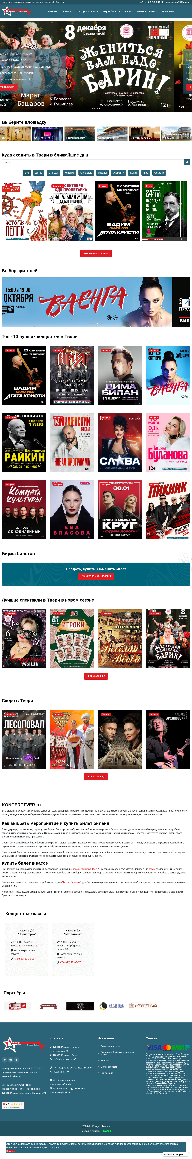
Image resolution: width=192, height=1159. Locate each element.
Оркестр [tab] (159, 172)
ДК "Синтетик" (10, 137)
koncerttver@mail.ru (60, 1092)
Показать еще (96, 676)
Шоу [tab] (145, 172)
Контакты (105, 1060)
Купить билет (24, 87)
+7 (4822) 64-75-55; (83, 1067)
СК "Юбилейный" (76, 138)
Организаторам (109, 1067)
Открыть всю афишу (96, 253)
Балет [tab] (133, 172)
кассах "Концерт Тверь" (86, 869)
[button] (188, 65)
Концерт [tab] (69, 172)
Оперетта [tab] (118, 172)
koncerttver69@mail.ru (178, 2)
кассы (152, 869)
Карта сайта (107, 1073)
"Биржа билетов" (71, 882)
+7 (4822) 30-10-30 (153, 2)
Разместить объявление (97, 576)
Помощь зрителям (110, 1046)
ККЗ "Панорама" (43, 138)
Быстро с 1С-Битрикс (173, 1154)
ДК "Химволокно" (108, 138)
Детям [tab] (38, 172)
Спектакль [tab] (86, 172)
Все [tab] (27, 172)
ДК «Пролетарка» (30, 66)
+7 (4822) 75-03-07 (70, 962)
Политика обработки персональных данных (119, 1053)
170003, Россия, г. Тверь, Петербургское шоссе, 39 (64, 1057)
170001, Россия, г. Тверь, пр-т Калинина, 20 (64, 1049)
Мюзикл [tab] (102, 172)
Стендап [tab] (53, 172)
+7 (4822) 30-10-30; (63, 1067)
